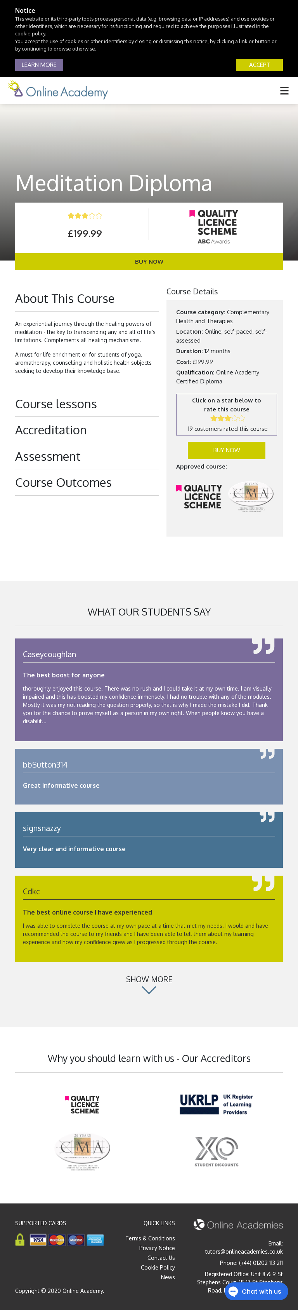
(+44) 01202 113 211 (261, 1262)
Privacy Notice (157, 1248)
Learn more (39, 64)
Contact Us (161, 1257)
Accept (259, 64)
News (168, 1277)
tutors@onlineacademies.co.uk (244, 1251)
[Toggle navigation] (284, 90)
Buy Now (149, 261)
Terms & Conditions (150, 1238)
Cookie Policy (158, 1267)
